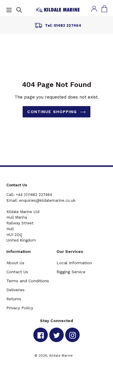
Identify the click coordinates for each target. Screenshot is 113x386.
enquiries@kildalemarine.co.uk (47, 200)
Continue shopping (52, 111)
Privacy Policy (19, 307)
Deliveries (15, 289)
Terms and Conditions (27, 280)
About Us (15, 262)
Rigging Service (71, 271)
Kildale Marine (61, 355)
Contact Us (17, 271)
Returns (13, 298)
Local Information (74, 262)
